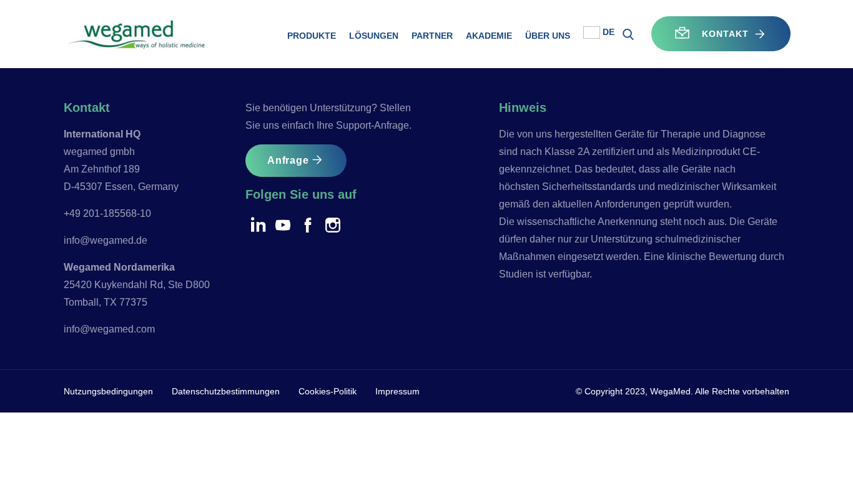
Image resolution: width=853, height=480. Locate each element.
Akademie (489, 36)
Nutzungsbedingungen (108, 391)
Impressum (397, 391)
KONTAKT (721, 34)
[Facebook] (307, 224)
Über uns (547, 36)
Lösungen (373, 36)
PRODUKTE (311, 36)
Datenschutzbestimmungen (226, 391)
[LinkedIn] (257, 224)
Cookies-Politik (327, 391)
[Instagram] (332, 224)
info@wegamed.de (105, 240)
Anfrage (288, 160)
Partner (432, 36)
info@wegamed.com (109, 329)
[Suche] (628, 36)
